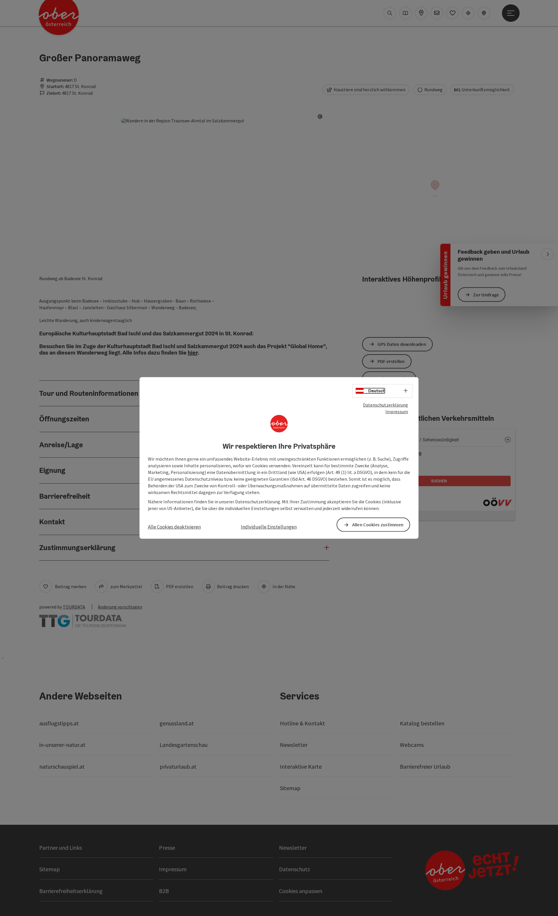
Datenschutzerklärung (385, 405)
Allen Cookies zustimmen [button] (378, 524)
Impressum (396, 411)
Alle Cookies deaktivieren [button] (174, 527)
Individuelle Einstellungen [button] (269, 527)
